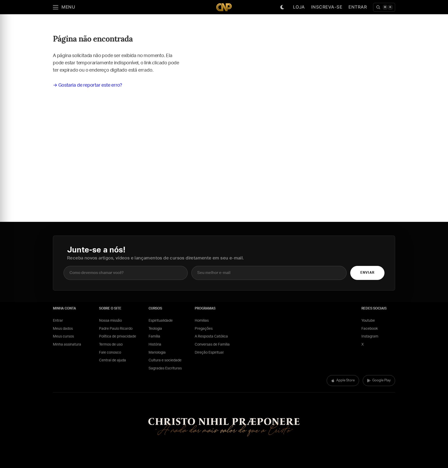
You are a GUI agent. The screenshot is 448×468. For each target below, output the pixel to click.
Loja (299, 7)
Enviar (367, 272)
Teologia (155, 329)
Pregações (204, 329)
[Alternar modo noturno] (282, 7)
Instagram (369, 336)
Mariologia (157, 352)
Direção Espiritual (209, 352)
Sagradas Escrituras (165, 368)
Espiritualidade (161, 320)
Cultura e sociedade (165, 360)
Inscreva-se (326, 7)
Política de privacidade (117, 336)
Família (154, 336)
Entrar (357, 7)
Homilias (202, 320)
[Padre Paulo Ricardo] (224, 7)
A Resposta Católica (211, 336)
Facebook (369, 329)
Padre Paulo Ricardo (115, 329)
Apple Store (345, 380)
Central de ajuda (112, 360)
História (155, 344)
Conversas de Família (212, 344)
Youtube (368, 320)
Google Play (381, 380)
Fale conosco (110, 352)
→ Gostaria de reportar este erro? (87, 85)
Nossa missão (110, 320)
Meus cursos (63, 336)
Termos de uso (111, 344)
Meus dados (63, 329)
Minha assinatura (67, 344)
